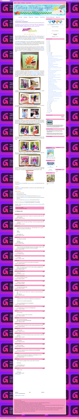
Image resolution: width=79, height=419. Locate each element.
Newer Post (16, 392)
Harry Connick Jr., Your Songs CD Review (53, 98)
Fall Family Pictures (50, 78)
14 (43, 290)
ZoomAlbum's (19, 187)
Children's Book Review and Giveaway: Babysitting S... (55, 92)
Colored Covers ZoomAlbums (36, 73)
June (49, 105)
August (49, 103)
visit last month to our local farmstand (28, 91)
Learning (25, 17)
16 (43, 306)
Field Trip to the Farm (51, 73)
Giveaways (21, 208)
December (49, 52)
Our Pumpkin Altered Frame (51, 72)
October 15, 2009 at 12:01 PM (20, 218)
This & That (42, 17)
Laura (16, 353)
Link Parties (28, 2)
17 (43, 311)
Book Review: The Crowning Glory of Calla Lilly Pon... (55, 67)
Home (15, 2)
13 (43, 286)
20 (43, 328)
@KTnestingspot (25, 197)
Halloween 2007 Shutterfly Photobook (53, 66)
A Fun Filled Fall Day (50, 65)
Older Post (42, 392)
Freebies (23, 2)
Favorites (36, 17)
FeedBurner (56, 36)
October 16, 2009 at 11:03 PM (19, 269)
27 (43, 368)
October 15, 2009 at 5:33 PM (19, 235)
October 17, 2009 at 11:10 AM (19, 321)
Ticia (16, 280)
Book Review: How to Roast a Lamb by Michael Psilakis (55, 59)
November (49, 53)
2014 (48, 45)
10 (43, 271)
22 (43, 339)
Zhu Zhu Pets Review (51, 99)
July (48, 104)
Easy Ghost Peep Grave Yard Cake (52, 86)
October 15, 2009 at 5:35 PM (19, 243)
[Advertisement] (23, 384)
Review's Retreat (50, 170)
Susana (16, 260)
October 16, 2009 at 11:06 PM (19, 278)
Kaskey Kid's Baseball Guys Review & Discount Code (55, 96)
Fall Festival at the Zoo (51, 83)
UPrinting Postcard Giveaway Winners (53, 64)
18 (43, 318)
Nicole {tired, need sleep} (19, 265)
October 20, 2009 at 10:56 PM (20, 341)
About (19, 2)
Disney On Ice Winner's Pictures (52, 71)
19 (43, 324)
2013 (48, 46)
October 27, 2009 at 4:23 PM (19, 373)
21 (43, 333)
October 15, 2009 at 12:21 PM (20, 224)
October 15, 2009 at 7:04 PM (19, 258)
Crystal (16, 214)
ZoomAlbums (33, 39)
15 (43, 297)
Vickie (16, 306)
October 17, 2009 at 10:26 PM (20, 326)
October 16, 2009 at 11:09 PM (19, 283)
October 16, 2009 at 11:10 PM (19, 295)
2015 (48, 44)
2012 (48, 47)
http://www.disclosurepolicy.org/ (26, 412)
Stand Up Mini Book (50, 97)
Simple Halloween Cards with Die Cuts (53, 58)
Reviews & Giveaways (50, 17)
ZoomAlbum (27, 41)
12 (43, 281)
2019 (48, 40)
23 (43, 344)
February (49, 110)
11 (43, 276)
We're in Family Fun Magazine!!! (52, 85)
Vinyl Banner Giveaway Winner (52, 80)
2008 (48, 112)
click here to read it (20, 39)
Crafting (20, 17)
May (49, 106)
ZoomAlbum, (40, 90)
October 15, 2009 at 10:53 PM (20, 263)
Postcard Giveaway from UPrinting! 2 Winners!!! (54, 77)
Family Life (31, 17)
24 (43, 349)
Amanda (16, 220)
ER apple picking (33, 37)
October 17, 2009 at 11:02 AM (19, 304)
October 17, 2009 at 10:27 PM (20, 331)
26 (43, 359)
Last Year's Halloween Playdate (52, 91)
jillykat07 (16, 237)
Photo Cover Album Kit (18, 42)
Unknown (16, 323)
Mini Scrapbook (25, 208)
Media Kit (58, 17)
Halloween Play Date (50, 57)
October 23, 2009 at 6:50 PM (19, 357)
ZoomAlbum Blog (26, 199)
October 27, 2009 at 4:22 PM (19, 366)
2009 (48, 51)
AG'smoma (17, 245)
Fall (18, 208)
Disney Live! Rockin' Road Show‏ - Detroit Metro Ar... (55, 79)
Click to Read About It (50, 167)
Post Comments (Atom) (22, 393)
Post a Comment (17, 374)
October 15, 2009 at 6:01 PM (19, 249)
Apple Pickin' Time (50, 90)
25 (43, 353)
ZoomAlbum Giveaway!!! (21, 21)
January (49, 111)
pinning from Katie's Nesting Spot (58, 24)
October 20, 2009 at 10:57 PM (20, 351)
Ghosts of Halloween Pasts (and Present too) (54, 60)
